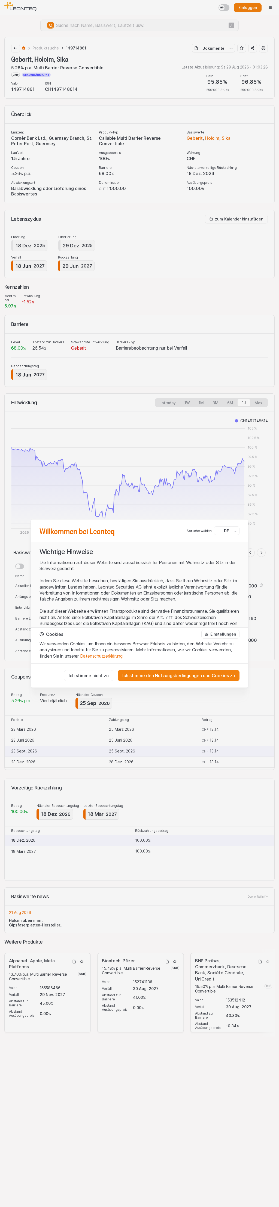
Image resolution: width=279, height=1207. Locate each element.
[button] (220, 634)
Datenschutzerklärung (101, 656)
